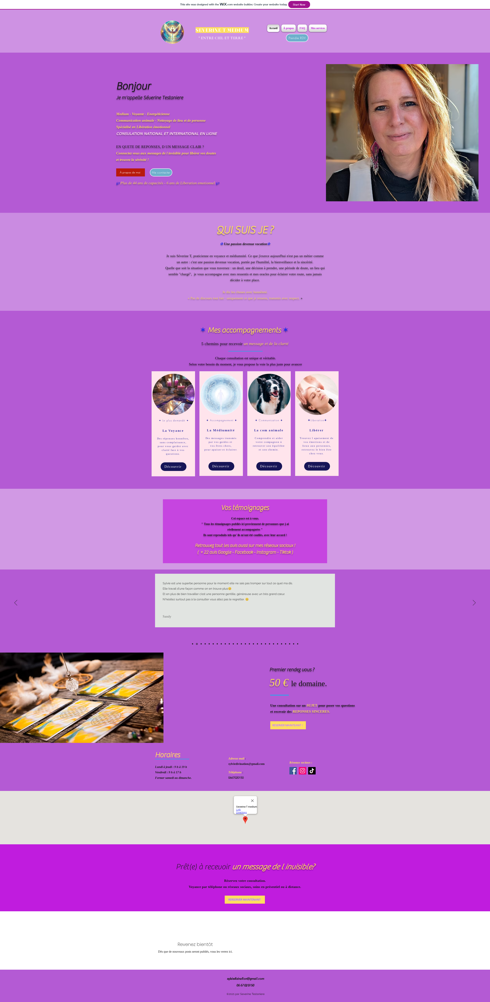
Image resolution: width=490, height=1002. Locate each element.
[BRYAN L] (229, 644)
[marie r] (213, 644)
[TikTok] (312, 770)
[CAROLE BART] (277, 644)
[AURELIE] (233, 644)
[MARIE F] (261, 644)
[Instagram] (302, 770)
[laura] (221, 644)
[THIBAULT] (293, 644)
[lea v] (269, 644)
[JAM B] (225, 644)
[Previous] (15, 603)
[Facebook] (293, 770)
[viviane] (265, 644)
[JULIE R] (245, 644)
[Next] (474, 603)
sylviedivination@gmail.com (246, 763)
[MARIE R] (237, 644)
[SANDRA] (289, 644)
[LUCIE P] (281, 644)
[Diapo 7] (217, 644)
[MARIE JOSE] (257, 644)
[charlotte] (273, 644)
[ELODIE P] (253, 644)
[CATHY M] (297, 644)
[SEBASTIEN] (285, 644)
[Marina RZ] (249, 644)
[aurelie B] (241, 644)
